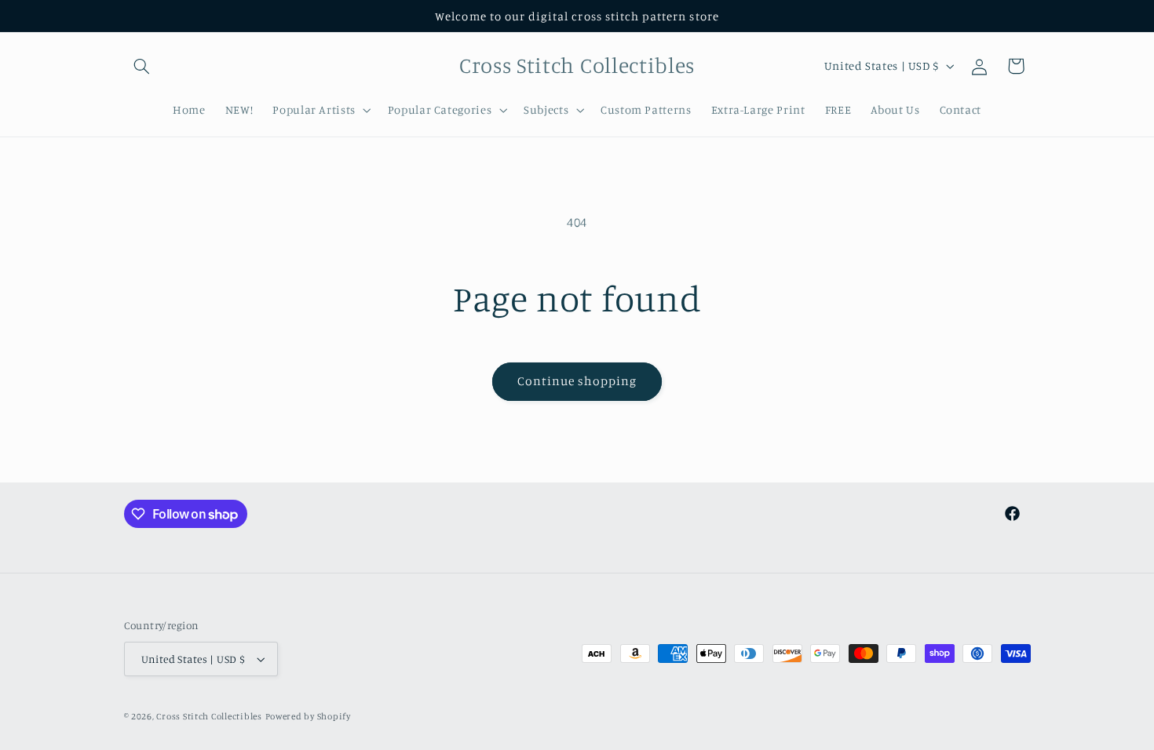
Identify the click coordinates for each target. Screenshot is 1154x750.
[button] (142, 66)
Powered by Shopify (308, 716)
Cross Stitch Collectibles (208, 716)
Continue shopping (577, 380)
